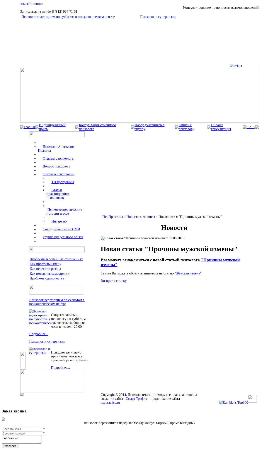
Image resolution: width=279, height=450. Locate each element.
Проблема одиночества (47, 278)
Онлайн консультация (221, 127)
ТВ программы (62, 182)
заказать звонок (31, 3)
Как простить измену (45, 264)
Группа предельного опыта (63, 237)
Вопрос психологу (56, 166)
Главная (30, 127)
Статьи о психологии (58, 174)
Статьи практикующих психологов (58, 194)
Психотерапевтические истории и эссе (64, 211)
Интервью (59, 221)
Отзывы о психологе (58, 158)
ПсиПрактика (112, 217)
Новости (132, 217)
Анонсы (149, 217)
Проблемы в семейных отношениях (56, 259)
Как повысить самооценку (49, 273)
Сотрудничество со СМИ (61, 229)
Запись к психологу (186, 127)
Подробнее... (38, 334)
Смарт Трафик (136, 398)
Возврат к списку (114, 281)
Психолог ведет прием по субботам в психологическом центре (68, 17)
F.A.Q (251, 127)
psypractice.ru (110, 402)
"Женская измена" (188, 273)
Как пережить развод (45, 269)
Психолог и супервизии (158, 17)
